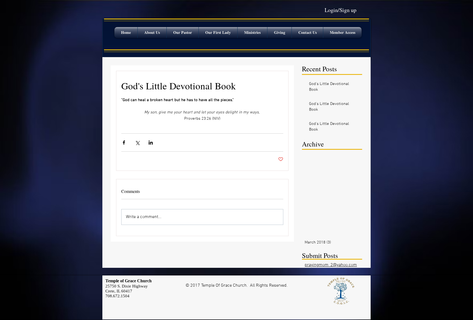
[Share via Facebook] (123, 142)
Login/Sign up (340, 10)
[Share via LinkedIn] (150, 142)
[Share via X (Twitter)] (137, 142)
